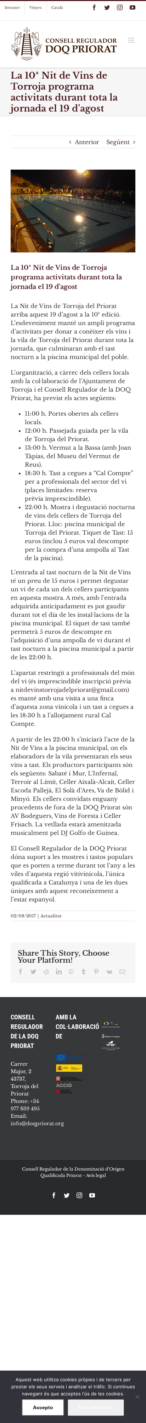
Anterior (87, 142)
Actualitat (51, 915)
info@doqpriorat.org (37, 1123)
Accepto (43, 1407)
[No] (137, 1396)
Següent (118, 142)
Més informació (96, 1407)
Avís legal (96, 1175)
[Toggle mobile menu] (131, 40)
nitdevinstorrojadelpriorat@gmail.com (71, 689)
